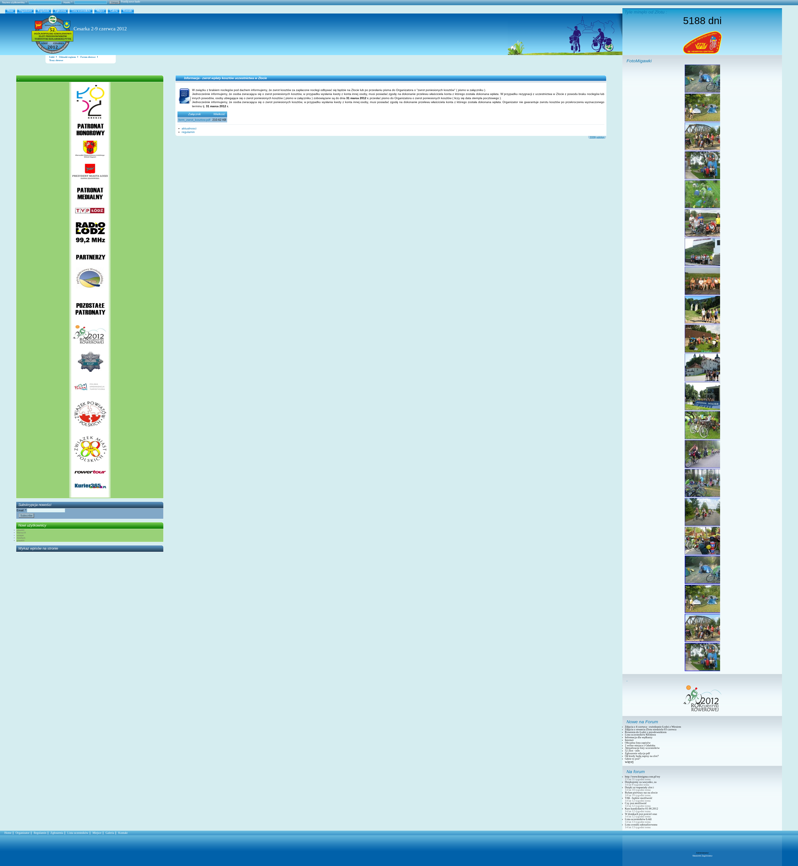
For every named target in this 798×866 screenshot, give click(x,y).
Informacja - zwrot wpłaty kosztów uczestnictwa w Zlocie (225, 78)
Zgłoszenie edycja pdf (637, 753)
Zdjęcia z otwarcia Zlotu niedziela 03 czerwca (650, 729)
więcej (629, 762)
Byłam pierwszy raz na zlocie (641, 792)
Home (10, 10)
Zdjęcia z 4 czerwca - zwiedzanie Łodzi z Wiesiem (653, 726)
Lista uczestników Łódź (638, 819)
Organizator (25, 10)
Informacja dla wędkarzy (639, 737)
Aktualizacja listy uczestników (642, 748)
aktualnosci (189, 128)
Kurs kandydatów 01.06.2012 (641, 808)
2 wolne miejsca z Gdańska (640, 745)
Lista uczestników (81, 10)
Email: (21, 510)
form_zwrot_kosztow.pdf (194, 119)
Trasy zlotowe (56, 60)
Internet (629, 740)
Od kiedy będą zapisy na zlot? (642, 756)
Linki (51, 57)
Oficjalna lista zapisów (637, 742)
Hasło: (67, 2)
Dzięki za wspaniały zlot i (639, 787)
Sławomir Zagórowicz (702, 856)
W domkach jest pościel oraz (641, 814)
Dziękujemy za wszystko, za (640, 782)
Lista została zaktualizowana (641, 824)
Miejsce (100, 10)
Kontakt (127, 10)
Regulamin (43, 10)
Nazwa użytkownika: (14, 2)
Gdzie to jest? (632, 758)
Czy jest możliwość (636, 803)
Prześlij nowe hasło (130, 1)
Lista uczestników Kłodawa (640, 734)
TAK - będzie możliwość (638, 798)
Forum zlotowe (88, 57)
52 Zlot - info (632, 750)
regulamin (188, 132)
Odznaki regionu (67, 57)
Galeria (114, 10)
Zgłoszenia (60, 10)
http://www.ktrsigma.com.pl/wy (642, 776)
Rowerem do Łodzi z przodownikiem (645, 732)
